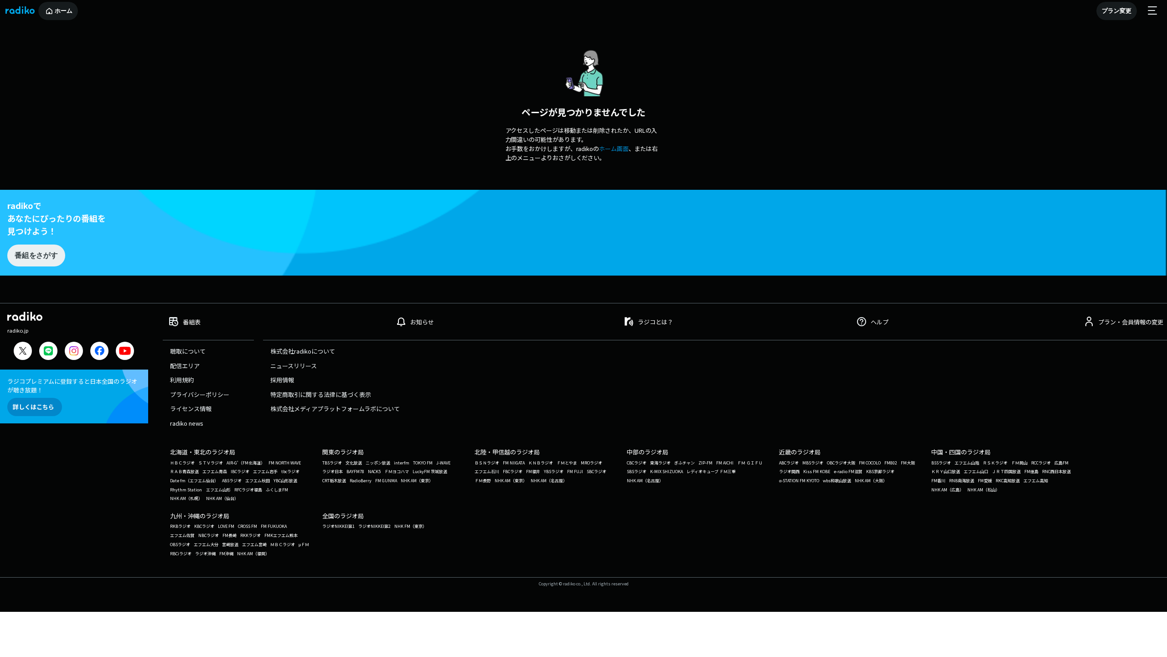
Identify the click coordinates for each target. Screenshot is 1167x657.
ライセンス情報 (191, 408)
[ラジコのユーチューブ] (125, 352)
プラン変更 (1116, 10)
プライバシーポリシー (199, 394)
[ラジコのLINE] (48, 352)
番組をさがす (36, 255)
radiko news (186, 423)
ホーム (63, 10)
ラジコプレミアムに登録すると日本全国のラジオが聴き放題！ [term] (72, 385)
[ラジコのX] (23, 352)
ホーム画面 (614, 148)
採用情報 (282, 379)
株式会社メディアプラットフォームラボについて (335, 408)
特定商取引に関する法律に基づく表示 (320, 394)
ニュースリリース (293, 365)
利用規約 (182, 379)
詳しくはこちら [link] (33, 406)
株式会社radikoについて (302, 351)
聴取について (188, 351)
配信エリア (185, 365)
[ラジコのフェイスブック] (99, 352)
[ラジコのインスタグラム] (74, 351)
